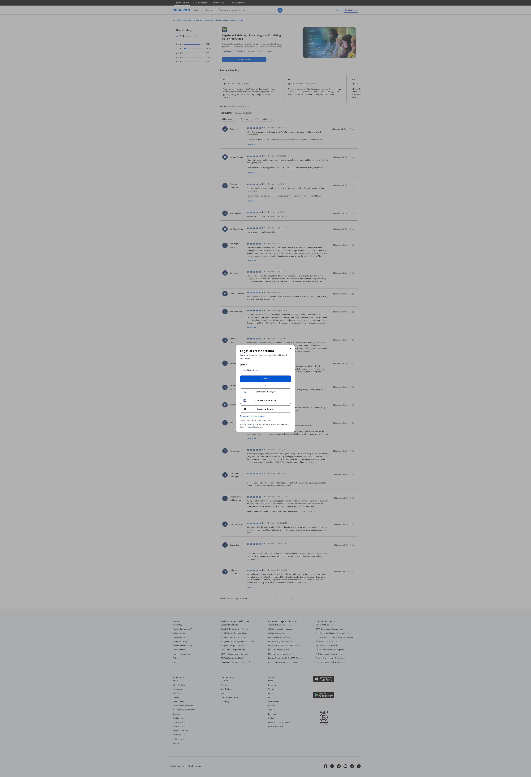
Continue (265, 378)
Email (243, 364)
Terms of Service (253, 427)
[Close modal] (290, 348)
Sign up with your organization (252, 416)
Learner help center (265, 420)
